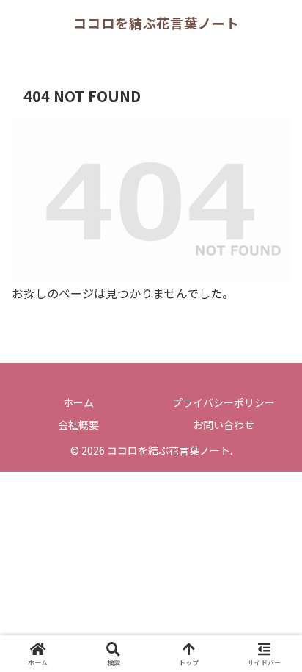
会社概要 (78, 424)
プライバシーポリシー (223, 402)
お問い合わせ (223, 424)
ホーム (78, 402)
